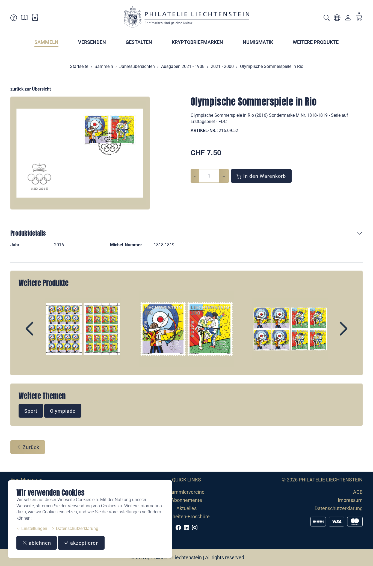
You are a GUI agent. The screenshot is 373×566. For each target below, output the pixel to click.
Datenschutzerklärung (76, 528)
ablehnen (39, 543)
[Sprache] (337, 18)
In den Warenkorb (264, 176)
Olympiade (63, 411)
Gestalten (139, 42)
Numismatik (258, 42)
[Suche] (327, 18)
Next (331, 333)
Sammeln (46, 42)
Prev (42, 333)
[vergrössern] (80, 153)
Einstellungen (33, 528)
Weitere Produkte (316, 42)
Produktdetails (28, 233)
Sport (30, 411)
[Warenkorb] (359, 18)
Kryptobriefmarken (197, 42)
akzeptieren (84, 543)
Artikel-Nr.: (204, 130)
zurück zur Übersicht (30, 89)
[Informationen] (24, 18)
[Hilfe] (13, 18)
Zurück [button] (30, 447)
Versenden (92, 42)
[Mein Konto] (347, 19)
